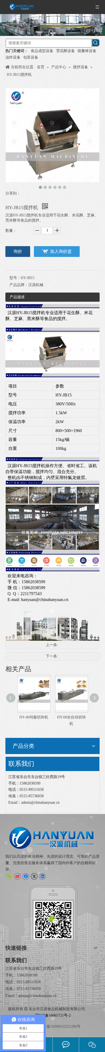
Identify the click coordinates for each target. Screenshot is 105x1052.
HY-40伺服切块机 (22, 717)
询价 (17, 251)
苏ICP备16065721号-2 (53, 1015)
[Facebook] (25, 876)
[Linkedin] (42, 876)
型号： (15, 278)
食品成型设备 (42, 51)
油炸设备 (12, 57)
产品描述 (17, 297)
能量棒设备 (87, 51)
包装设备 (30, 57)
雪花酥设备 (65, 51)
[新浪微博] (17, 876)
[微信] (9, 876)
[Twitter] (34, 876)
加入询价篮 (61, 251)
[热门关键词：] (95, 42)
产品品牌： (18, 285)
